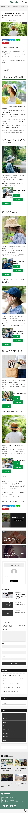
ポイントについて (5, 800)
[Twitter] (12, 40)
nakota (8, 6)
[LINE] (18, 40)
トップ (3, 797)
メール (3, 649)
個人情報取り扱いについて (7, 801)
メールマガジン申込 (10, 797)
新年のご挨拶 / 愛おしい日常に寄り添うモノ (20, 784)
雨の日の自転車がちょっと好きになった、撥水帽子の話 (13, 679)
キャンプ (6, 725)
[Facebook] (5, 40)
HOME (3, 6)
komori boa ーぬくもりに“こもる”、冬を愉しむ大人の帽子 (7, 785)
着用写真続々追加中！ (20, 612)
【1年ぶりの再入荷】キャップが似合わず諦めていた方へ (20, 596)
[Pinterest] (5, 43)
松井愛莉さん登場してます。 (20, 605)
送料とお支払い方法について (7, 798)
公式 (17, 195)
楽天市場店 (18, 199)
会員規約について (13, 800)
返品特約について (17, 798)
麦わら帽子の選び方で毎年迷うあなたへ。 (11, 691)
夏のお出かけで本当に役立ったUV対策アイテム (12, 683)
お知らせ (6, 722)
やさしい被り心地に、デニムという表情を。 (12, 687)
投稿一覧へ (13, 581)
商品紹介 (14, 20)
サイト (3, 656)
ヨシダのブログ (7, 729)
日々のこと (6, 736)
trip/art (5, 718)
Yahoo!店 (6, 203)
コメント (4, 629)
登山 (5, 740)
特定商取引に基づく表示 (18, 801)
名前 (3, 643)
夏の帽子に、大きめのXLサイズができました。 (12, 675)
